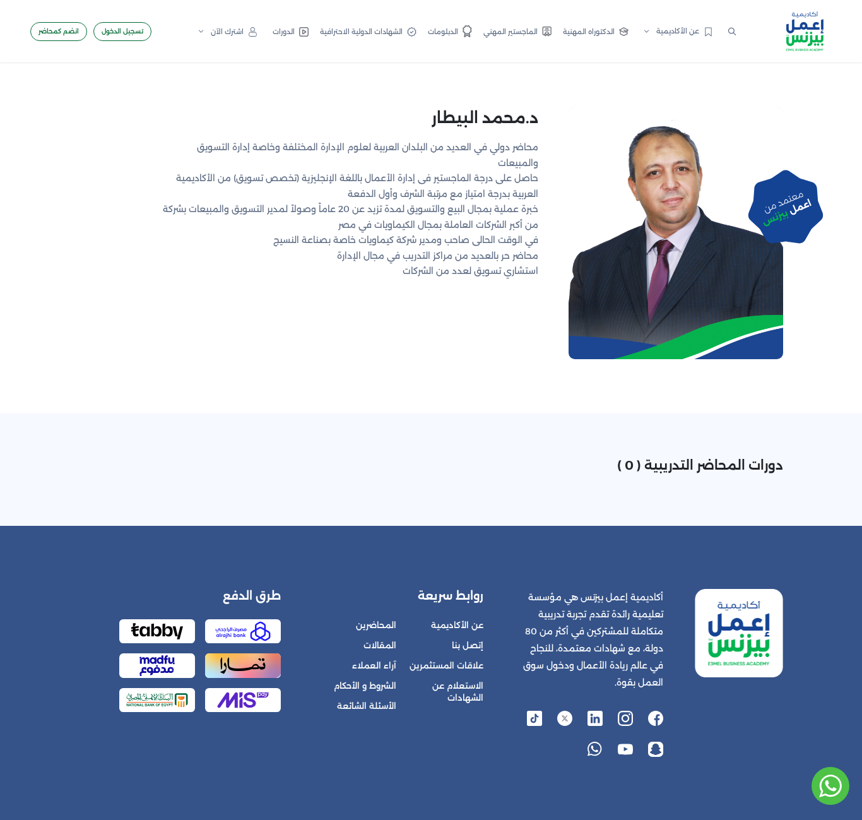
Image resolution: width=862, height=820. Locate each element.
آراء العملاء (374, 665)
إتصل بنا (467, 645)
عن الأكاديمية (457, 625)
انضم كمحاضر (58, 31)
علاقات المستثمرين (446, 665)
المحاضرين (376, 625)
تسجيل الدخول (122, 31)
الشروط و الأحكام (365, 686)
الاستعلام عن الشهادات (457, 692)
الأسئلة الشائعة (366, 706)
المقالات (379, 645)
